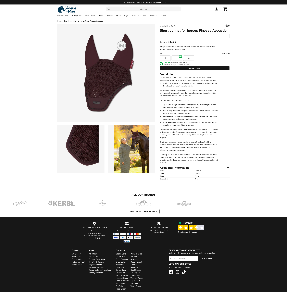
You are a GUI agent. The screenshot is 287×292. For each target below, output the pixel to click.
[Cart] (225, 9)
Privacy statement (96, 272)
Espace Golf (120, 264)
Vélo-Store (134, 283)
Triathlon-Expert (136, 278)
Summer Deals (62, 16)
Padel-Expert (121, 289)
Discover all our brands (143, 211)
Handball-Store (122, 275)
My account (76, 253)
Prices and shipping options (100, 270)
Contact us (94, 231)
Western (110, 16)
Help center (76, 256)
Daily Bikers (120, 256)
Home (59, 21)
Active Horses (90, 16)
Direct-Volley (121, 262)
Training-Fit (135, 272)
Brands (163, 16)
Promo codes (77, 264)
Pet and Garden (136, 256)
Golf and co (120, 272)
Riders (101, 16)
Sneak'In (133, 264)
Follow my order (78, 259)
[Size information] (164, 53)
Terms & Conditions (97, 259)
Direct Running (122, 259)
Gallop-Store (121, 270)
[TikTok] (184, 272)
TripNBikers (135, 280)
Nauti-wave (120, 283)
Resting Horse (77, 16)
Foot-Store (120, 267)
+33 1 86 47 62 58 (94, 238)
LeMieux (168, 25)
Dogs (126, 16)
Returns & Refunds (96, 262)
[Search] (108, 9)
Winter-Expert (135, 286)
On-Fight (119, 286)
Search (143, 9)
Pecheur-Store (136, 253)
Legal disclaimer (95, 264)
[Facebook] (171, 272)
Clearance (153, 16)
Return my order (78, 262)
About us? (93, 253)
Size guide (226, 53)
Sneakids (134, 267)
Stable (118, 16)
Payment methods (96, 267)
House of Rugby (122, 278)
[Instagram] (177, 272)
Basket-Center (121, 253)
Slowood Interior (137, 259)
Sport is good (135, 270)
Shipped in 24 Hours (139, 16)
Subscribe (206, 258)
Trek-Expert (135, 275)
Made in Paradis (122, 280)
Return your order (159, 232)
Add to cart (194, 68)
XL (189, 58)
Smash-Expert (136, 262)
